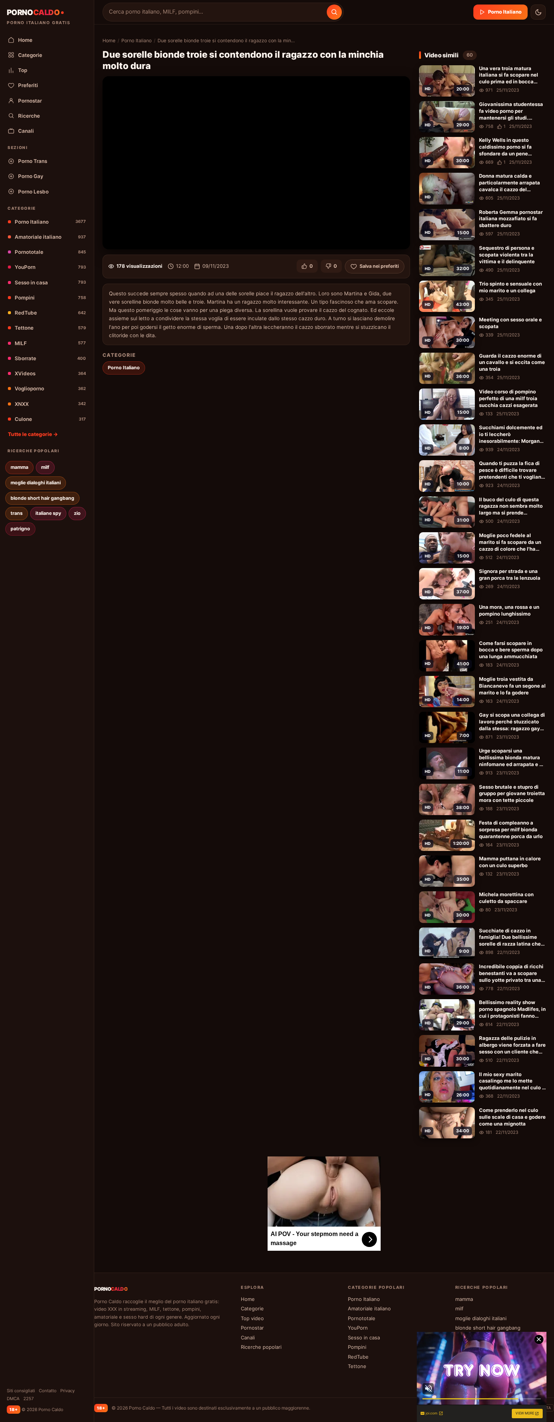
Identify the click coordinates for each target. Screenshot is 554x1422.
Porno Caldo (142, 1408)
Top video (252, 1318)
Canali (26, 131)
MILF (50, 343)
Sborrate (50, 358)
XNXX (50, 404)
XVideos (50, 373)
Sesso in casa (50, 282)
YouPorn (50, 267)
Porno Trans (32, 161)
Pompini (50, 298)
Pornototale (50, 252)
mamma (19, 467)
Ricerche (29, 116)
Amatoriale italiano (50, 237)
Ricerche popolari (261, 1347)
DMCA (13, 1398)
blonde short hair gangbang (42, 498)
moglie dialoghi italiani (36, 482)
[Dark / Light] (538, 12)
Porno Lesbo (33, 192)
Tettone (50, 328)
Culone (50, 419)
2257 (28, 1398)
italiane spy (48, 513)
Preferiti (28, 85)
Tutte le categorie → (33, 434)
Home (25, 40)
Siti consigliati (21, 1390)
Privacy (67, 1390)
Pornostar (30, 101)
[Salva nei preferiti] (467, 72)
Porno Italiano (50, 222)
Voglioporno (50, 388)
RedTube (50, 313)
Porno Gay (30, 176)
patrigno (20, 528)
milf (45, 467)
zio (77, 513)
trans (17, 513)
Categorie (30, 55)
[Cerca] (334, 12)
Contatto (48, 1390)
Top (22, 70)
